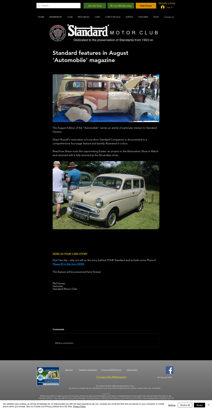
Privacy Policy (79, 406)
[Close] (208, 405)
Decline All (185, 405)
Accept (199, 405)
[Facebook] (169, 370)
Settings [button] (172, 405)
